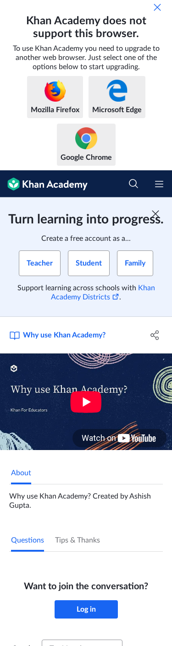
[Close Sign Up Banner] (155, 214)
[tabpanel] (86, 497)
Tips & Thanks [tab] (77, 540)
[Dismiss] (157, 7)
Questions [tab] (27, 540)
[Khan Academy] (44, 184)
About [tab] (21, 473)
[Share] (155, 335)
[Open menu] (159, 184)
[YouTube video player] (86, 401)
